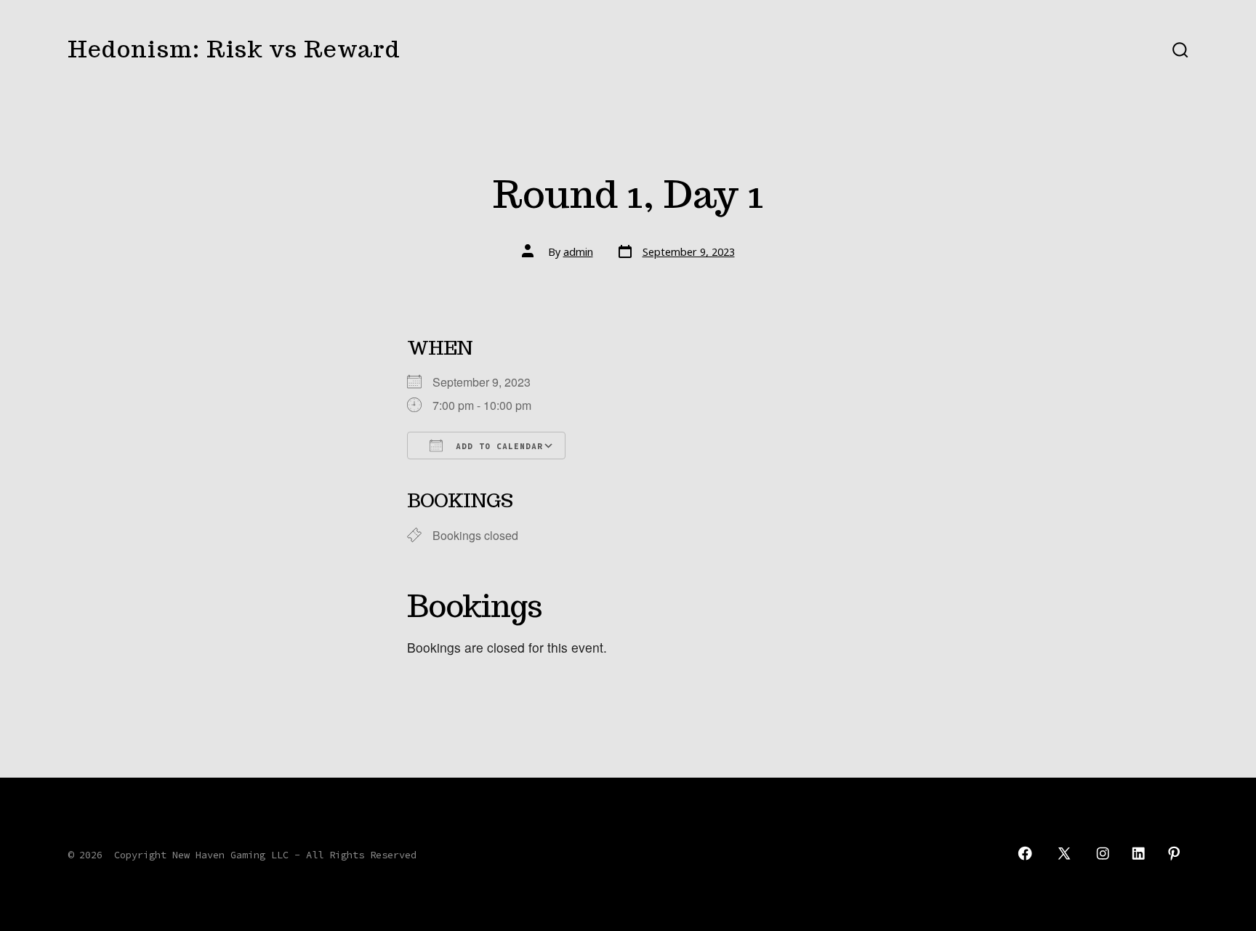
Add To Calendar (496, 446)
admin (578, 252)
